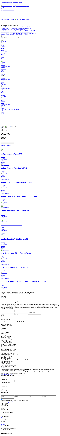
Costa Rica (12, 29)
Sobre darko (15, 2)
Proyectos (3, 10)
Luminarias (7, 26)
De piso (15, 28)
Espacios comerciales (10, 30)
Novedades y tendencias (6, 2)
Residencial (23, 30)
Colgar (2, 28)
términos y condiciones (9, 402)
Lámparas (13, 26)
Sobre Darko (4, 109)
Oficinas (35, 30)
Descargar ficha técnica (6, 145)
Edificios (3, 30)
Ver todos (3, 26)
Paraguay (23, 29)
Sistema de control (9, 10)
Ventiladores (23, 26)
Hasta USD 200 (27, 28)
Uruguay (3, 29)
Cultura (31, 30)
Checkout (3, 424)
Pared (18, 28)
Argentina (7, 29)
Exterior (22, 28)
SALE (2, 8)
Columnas (18, 26)
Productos (3, 7)
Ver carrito (3, 417)
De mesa (11, 28)
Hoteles (27, 30)
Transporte (17, 30)
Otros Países (18, 29)
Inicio (2, 110)
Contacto (20, 2)
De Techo (6, 28)
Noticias (2, 108)
